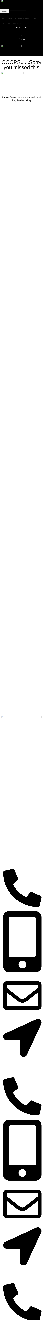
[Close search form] (2, 2)
